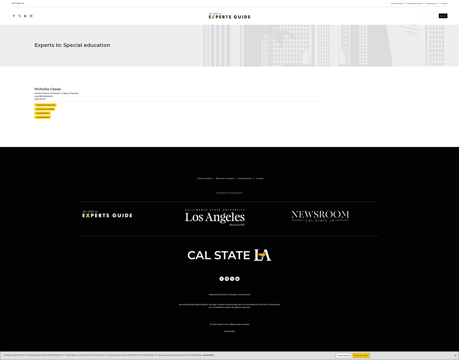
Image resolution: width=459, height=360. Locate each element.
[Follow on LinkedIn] (25, 16)
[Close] (455, 355)
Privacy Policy (229, 331)
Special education (43, 113)
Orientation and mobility (45, 109)
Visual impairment (43, 117)
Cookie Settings (343, 355)
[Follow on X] (19, 16)
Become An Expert (414, 3)
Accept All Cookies (361, 355)
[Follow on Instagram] (31, 16)
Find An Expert (397, 3)
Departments (431, 3)
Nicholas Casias (47, 89)
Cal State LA (17, 3)
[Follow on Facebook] (13, 16)
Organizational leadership (46, 105)
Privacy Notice (208, 355)
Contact (444, 3)
